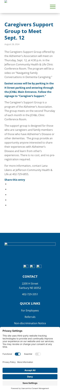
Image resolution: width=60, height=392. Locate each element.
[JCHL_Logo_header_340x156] (24, 6)
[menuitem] (51, 6)
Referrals (30, 317)
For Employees (30, 310)
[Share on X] (9, 189)
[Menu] (51, 6)
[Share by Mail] (9, 205)
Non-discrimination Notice (30, 323)
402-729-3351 (30, 294)
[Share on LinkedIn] (9, 200)
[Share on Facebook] (9, 184)
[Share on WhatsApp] (9, 194)
